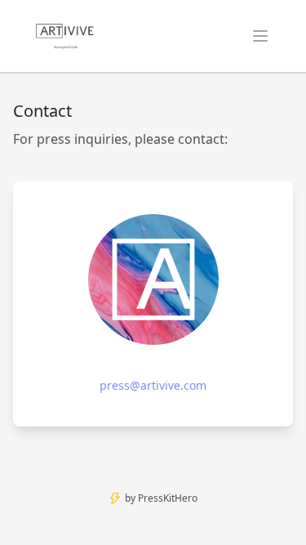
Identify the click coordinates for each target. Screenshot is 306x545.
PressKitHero (167, 498)
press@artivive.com (153, 385)
